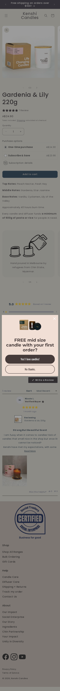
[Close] (54, 318)
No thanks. (30, 369)
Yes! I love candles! (30, 359)
